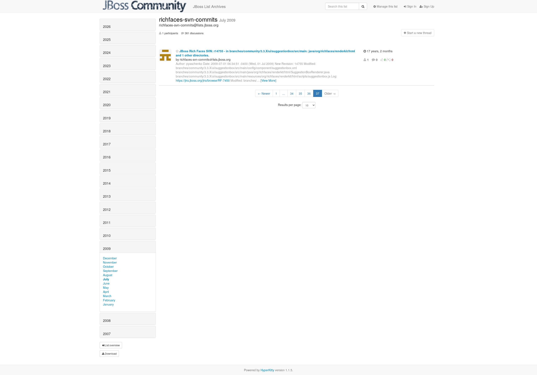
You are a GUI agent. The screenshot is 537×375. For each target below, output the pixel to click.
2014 (107, 183)
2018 (107, 130)
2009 (107, 248)
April (106, 292)
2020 (107, 104)
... (283, 93)
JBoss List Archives (209, 6)
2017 (107, 143)
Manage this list (387, 6)
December (110, 258)
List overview (112, 345)
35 (300, 93)
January (108, 304)
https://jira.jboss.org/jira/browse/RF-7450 (203, 80)
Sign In (411, 6)
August (107, 275)
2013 (107, 196)
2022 (107, 78)
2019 (107, 117)
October (108, 266)
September (110, 271)
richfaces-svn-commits (189, 19)
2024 (107, 52)
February (109, 300)
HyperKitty (267, 370)
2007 (107, 333)
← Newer (264, 93)
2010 (107, 235)
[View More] (268, 80)
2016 (107, 156)
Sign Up (428, 6)
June (106, 283)
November (110, 262)
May (106, 287)
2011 (107, 222)
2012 (107, 209)
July (106, 279)
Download (110, 353)
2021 (107, 91)
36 (309, 93)
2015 (107, 170)
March (107, 296)
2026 (107, 26)
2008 (107, 320)
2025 (107, 39)
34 (291, 93)
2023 (107, 65)
